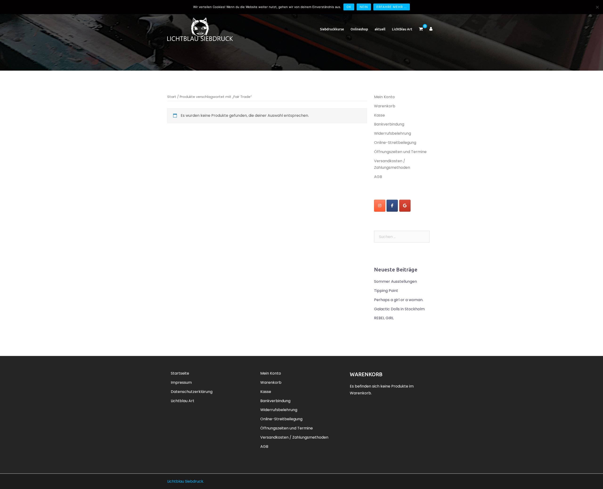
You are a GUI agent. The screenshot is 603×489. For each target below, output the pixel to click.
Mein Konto (384, 97)
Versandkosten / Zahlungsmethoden (294, 437)
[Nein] (597, 7)
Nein (364, 7)
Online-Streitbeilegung (395, 142)
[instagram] (379, 206)
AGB (378, 176)
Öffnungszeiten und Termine (400, 151)
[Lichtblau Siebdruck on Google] (405, 206)
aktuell (380, 29)
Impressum (181, 382)
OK (348, 7)
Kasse (379, 115)
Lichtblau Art (402, 29)
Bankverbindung (389, 124)
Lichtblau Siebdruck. (185, 481)
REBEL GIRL (384, 318)
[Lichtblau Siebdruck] (200, 29)
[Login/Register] (430, 29)
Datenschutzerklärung (191, 391)
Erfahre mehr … (391, 7)
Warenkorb (384, 106)
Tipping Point (386, 290)
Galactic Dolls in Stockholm (399, 309)
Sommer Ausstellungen (395, 281)
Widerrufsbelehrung (392, 133)
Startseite (180, 373)
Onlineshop (359, 29)
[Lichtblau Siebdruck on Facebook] (392, 206)
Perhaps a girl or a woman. (398, 300)
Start (171, 96)
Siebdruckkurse (332, 29)
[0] (421, 29)
